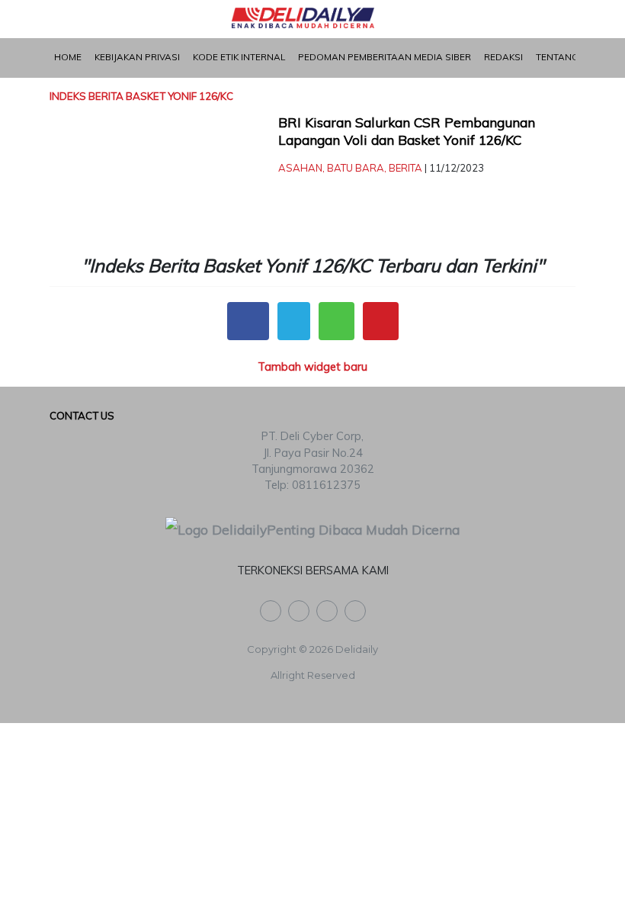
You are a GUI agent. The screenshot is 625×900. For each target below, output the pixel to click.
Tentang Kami (569, 57)
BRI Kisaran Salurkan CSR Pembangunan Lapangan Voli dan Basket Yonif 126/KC (406, 131)
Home (68, 57)
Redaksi (503, 57)
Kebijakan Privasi (137, 57)
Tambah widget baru (312, 366)
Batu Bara (355, 168)
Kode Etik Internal (239, 57)
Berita (405, 168)
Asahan (300, 168)
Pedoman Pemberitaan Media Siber (384, 57)
